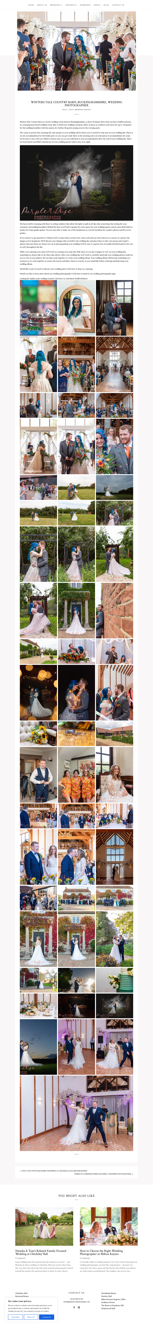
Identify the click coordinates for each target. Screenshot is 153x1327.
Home (31, 5)
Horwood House (22, 1296)
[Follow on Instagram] (79, 1307)
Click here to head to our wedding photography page (94, 273)
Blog (106, 5)
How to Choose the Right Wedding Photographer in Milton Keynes (101, 1252)
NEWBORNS (85, 5)
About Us (42, 5)
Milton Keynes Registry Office (113, 1299)
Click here (58, 278)
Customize (15, 1317)
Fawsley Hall (106, 1296)
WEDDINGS (55, 5)
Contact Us (118, 5)
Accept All (47, 1317)
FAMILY (97, 5)
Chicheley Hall (21, 1293)
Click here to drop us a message (80, 269)
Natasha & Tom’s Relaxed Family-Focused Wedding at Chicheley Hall (40, 1252)
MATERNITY (71, 5)
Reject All (31, 1317)
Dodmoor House (108, 1302)
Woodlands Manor (108, 1293)
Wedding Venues (83, 109)
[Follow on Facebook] (74, 1307)
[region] (31, 1309)
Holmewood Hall (108, 1308)
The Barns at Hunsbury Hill (112, 1305)
